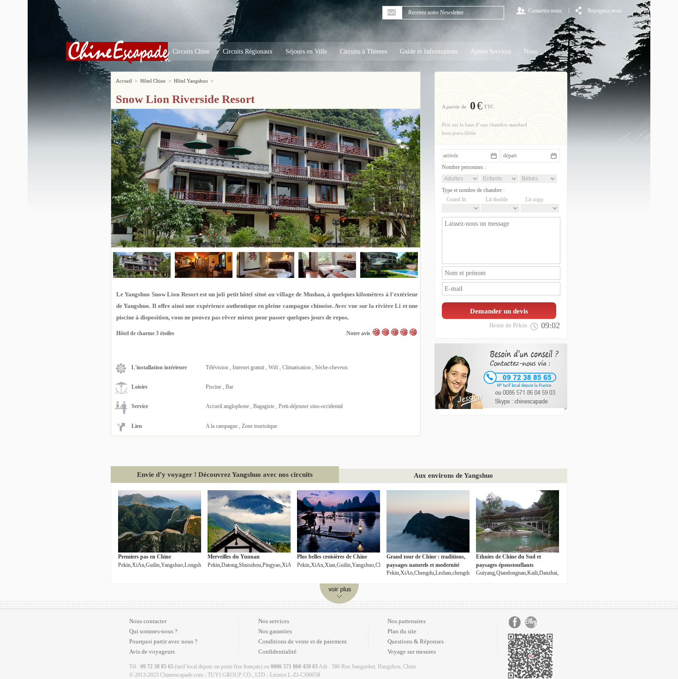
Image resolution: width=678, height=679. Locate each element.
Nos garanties (275, 631)
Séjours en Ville (306, 51)
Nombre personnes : (464, 167)
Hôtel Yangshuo (191, 81)
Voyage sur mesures (411, 651)
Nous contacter (148, 621)
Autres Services (490, 51)
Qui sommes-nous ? (153, 631)
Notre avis (358, 333)
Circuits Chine (191, 51)
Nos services (273, 621)
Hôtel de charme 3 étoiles (145, 333)
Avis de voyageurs (152, 651)
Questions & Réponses (415, 641)
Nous (530, 51)
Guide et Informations (429, 51)
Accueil (124, 81)
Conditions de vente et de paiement (302, 641)
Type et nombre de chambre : (473, 190)
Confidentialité (277, 651)
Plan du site (401, 631)
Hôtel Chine (153, 81)
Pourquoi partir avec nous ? (163, 641)
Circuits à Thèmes (363, 51)
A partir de (454, 106)
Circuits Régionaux (248, 51)
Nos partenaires (406, 621)
